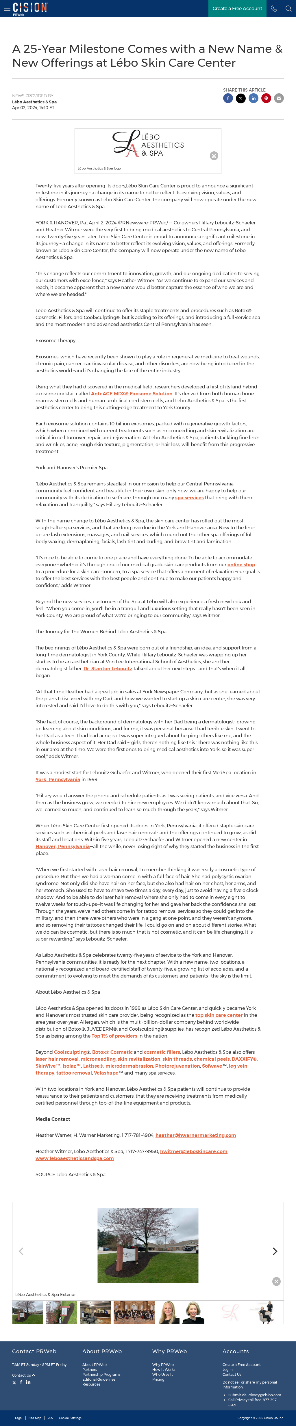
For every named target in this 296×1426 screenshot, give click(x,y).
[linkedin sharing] (253, 99)
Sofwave (212, 1066)
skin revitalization (139, 1059)
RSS (50, 1418)
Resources (91, 1384)
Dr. (108, 668)
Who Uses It (162, 1374)
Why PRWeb (163, 1364)
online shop (241, 564)
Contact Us (22, 1375)
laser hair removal (57, 1059)
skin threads (177, 1059)
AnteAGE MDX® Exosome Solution (132, 393)
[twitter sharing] (241, 99)
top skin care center (219, 1015)
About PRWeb (94, 1364)
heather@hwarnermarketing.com (196, 1135)
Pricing (158, 1379)
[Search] (288, 8)
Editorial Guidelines (98, 1379)
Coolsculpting (70, 1052)
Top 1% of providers (114, 1036)
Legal (19, 1418)
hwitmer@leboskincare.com (193, 1151)
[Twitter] (15, 1382)
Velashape (106, 1073)
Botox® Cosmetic (112, 1052)
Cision (268, 1418)
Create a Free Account (237, 8)
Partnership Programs (101, 1374)
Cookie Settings (70, 1418)
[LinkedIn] (28, 1382)
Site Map (35, 1418)
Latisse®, (93, 1066)
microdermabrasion (129, 1066)
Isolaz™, (72, 1066)
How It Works (163, 1369)
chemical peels (212, 1059)
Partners (89, 1369)
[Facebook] (21, 1382)
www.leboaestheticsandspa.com (75, 1158)
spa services (189, 497)
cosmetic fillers (162, 1052)
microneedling (98, 1059)
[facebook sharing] (228, 99)
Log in (228, 1369)
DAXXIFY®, (245, 1059)
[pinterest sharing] (266, 99)
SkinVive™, (49, 1066)
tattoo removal (74, 1073)
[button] (148, 143)
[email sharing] (279, 99)
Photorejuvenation (177, 1066)
